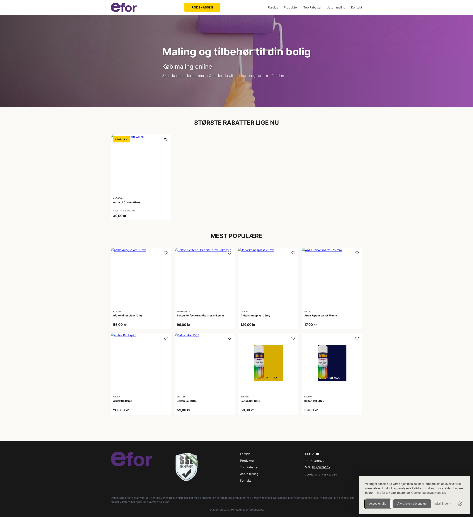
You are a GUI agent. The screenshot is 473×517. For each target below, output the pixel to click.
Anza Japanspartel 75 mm (320, 315)
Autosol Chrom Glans (126, 202)
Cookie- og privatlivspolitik (321, 474)
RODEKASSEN (202, 7)
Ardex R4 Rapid (122, 400)
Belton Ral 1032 (250, 400)
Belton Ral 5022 (314, 400)
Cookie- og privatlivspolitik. (429, 492)
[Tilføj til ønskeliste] (165, 139)
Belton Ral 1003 (187, 400)
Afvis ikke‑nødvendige (412, 503)
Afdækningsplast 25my (255, 315)
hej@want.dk (321, 467)
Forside (273, 7)
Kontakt (356, 7)
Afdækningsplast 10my (127, 315)
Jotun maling (336, 7)
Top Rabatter (312, 7)
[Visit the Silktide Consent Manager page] (459, 503)
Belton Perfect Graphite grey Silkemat (200, 315)
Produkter (291, 7)
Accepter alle (377, 503)
